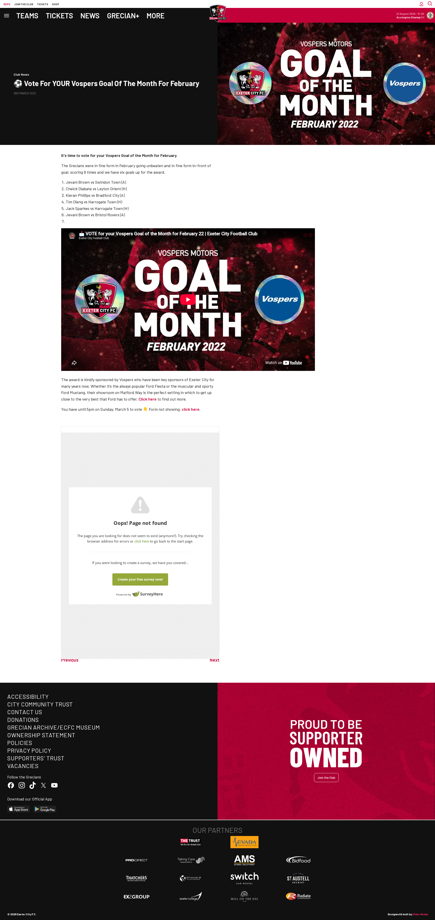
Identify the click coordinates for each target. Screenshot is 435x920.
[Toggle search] (430, 4)
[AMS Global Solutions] (244, 860)
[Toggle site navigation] (6, 15)
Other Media (420, 914)
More (155, 15)
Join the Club (326, 777)
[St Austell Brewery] (298, 878)
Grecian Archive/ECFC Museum (53, 727)
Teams (27, 15)
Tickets (42, 4)
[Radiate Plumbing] (298, 896)
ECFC (7, 4)
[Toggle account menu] (421, 4)
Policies (19, 742)
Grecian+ (123, 15)
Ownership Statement (41, 734)
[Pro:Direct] (137, 860)
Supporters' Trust (36, 757)
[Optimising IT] (190, 878)
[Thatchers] (137, 878)
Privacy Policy (29, 750)
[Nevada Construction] (244, 842)
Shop (55, 4)
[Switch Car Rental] (244, 878)
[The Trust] (190, 842)
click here (190, 409)
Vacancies (23, 765)
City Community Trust (40, 704)
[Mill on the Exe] (244, 896)
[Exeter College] (190, 896)
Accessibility (28, 696)
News (90, 15)
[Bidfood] (298, 860)
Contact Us (24, 711)
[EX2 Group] (137, 896)
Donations (23, 719)
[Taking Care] (190, 860)
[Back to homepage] (217, 13)
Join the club (23, 4)
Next (214, 660)
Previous (69, 660)
